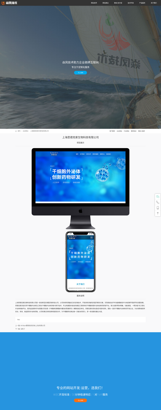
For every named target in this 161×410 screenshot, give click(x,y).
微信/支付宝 (118, 3)
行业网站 (126, 131)
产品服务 (142, 3)
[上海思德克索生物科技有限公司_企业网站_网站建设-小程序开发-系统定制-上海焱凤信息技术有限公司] (9, 3)
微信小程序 (141, 131)
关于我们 (154, 3)
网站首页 (94, 3)
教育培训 (133, 131)
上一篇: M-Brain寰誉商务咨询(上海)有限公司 (30, 325)
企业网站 (119, 131)
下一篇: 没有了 (20, 329)
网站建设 (106, 3)
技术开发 (131, 3)
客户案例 (112, 131)
